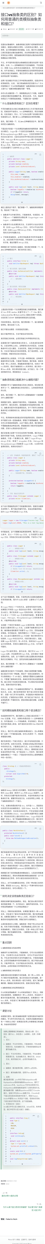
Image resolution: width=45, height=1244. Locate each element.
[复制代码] (40, 155)
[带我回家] (9, 3)
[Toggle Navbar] (40, 2)
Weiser (5, 29)
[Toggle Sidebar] (4, 2)
